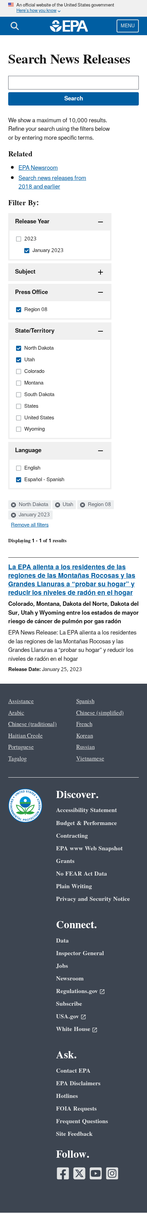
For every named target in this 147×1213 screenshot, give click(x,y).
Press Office (31, 292)
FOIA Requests (76, 1108)
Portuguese (21, 747)
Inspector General (80, 953)
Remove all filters (30, 525)
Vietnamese (90, 759)
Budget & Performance (86, 823)
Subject (25, 272)
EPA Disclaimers (78, 1083)
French (84, 724)
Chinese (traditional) (32, 724)
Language (28, 450)
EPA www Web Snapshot (89, 848)
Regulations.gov (77, 991)
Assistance (21, 701)
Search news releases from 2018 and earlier (52, 182)
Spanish (85, 701)
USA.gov (67, 1016)
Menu (128, 26)
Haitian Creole (25, 736)
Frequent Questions (82, 1121)
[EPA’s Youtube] (96, 1173)
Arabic (16, 713)
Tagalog (17, 759)
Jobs (62, 966)
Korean (84, 736)
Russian (85, 747)
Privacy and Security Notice (93, 899)
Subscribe (69, 1003)
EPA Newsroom (38, 168)
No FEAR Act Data (81, 873)
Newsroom (70, 978)
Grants (65, 861)
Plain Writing (74, 886)
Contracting (72, 835)
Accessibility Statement (86, 810)
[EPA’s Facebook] (63, 1173)
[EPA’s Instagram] (112, 1173)
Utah (67, 504)
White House (73, 1029)
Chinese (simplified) (100, 713)
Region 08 (98, 504)
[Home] (69, 26)
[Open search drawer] (14, 25)
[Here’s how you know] (73, 8)
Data (62, 940)
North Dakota (32, 504)
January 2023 (33, 515)
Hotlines (67, 1096)
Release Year (32, 221)
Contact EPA (73, 1070)
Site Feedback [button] (74, 1134)
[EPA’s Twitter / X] (79, 1173)
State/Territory (34, 331)
